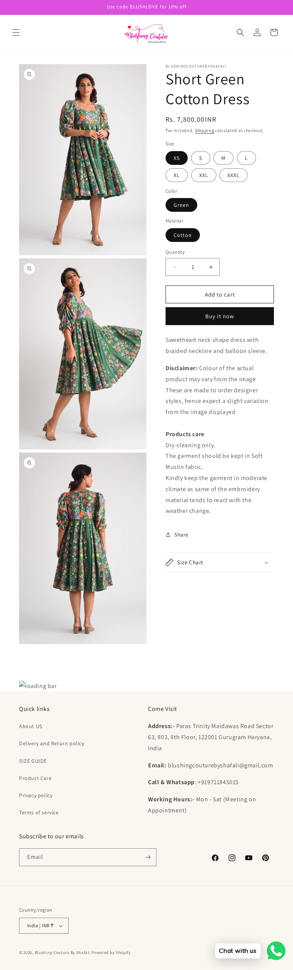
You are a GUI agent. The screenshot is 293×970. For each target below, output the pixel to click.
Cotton (183, 235)
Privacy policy (35, 795)
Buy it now (219, 316)
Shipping (204, 130)
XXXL (233, 175)
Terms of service (39, 812)
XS (177, 158)
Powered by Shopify (111, 952)
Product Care (35, 778)
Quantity (175, 252)
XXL (203, 175)
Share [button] (181, 534)
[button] (16, 32)
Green (181, 204)
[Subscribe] (147, 857)
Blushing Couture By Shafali (63, 952)
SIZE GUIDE (33, 760)
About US (30, 726)
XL (177, 175)
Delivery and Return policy (51, 743)
